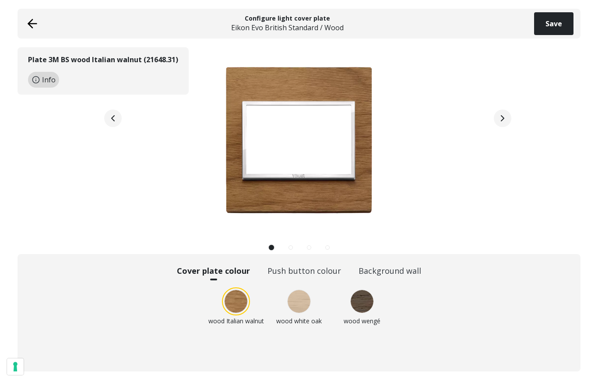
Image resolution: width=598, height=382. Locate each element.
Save (553, 23)
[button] (271, 247)
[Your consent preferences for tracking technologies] (15, 366)
